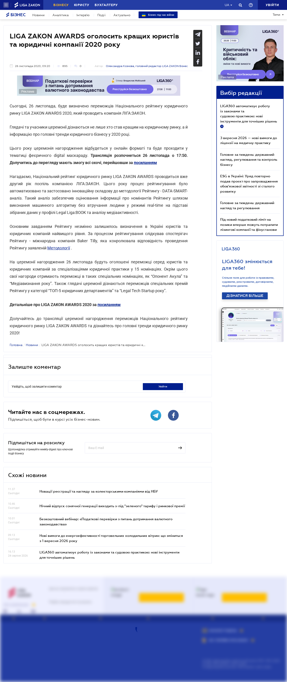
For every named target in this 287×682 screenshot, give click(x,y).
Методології (58, 248)
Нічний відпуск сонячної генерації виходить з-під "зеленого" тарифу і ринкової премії (112, 506)
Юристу (81, 5)
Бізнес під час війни (160, 14)
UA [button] (227, 5)
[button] (6, 5)
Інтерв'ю (82, 15)
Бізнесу (61, 5)
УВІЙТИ (163, 386)
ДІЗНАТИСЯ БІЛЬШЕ (244, 296)
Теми (276, 14)
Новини (38, 15)
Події (101, 15)
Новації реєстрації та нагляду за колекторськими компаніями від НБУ (98, 491)
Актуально (121, 15)
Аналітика (60, 15)
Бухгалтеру (106, 5)
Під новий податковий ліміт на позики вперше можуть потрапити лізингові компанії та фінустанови (249, 224)
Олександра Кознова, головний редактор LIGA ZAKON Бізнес (147, 66)
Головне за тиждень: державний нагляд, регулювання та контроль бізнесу (248, 159)
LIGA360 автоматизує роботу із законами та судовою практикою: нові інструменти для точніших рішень (248, 116)
